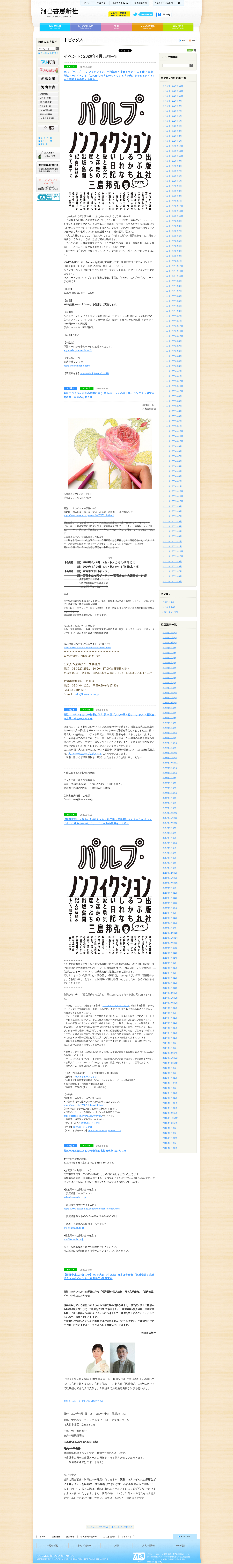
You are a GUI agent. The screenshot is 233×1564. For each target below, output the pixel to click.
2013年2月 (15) (170, 1103)
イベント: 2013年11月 (173, 496)
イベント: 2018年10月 (173, 216)
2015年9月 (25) (170, 948)
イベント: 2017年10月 (173, 276)
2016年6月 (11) (170, 903)
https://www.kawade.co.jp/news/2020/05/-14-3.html (89, 515)
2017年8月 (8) (169, 833)
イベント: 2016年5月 (172, 356)
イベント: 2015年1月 (172, 426)
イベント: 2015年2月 (172, 421)
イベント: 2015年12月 (173, 381)
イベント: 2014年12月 (173, 431)
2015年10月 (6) (170, 943)
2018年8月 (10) (170, 772)
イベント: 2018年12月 (173, 206)
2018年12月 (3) (170, 752)
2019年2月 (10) (170, 743)
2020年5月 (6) (169, 667)
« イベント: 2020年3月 (97, 1527)
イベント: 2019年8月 (172, 166)
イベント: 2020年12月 (173, 86)
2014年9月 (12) (170, 1008)
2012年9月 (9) (169, 1128)
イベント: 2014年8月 (172, 451)
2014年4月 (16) (170, 1033)
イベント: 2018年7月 (172, 231)
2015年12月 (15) (170, 933)
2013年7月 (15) (170, 1078)
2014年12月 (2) (170, 993)
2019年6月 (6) (169, 723)
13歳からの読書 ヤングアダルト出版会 (49, 197)
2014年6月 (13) (170, 1023)
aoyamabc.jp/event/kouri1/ (78, 350)
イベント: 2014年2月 (172, 481)
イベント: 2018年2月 (172, 256)
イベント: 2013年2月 (172, 541)
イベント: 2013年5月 (172, 526)
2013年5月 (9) (169, 1088)
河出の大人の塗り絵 (48, 70)
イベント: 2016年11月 (173, 331)
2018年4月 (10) (170, 792)
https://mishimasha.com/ (77, 365)
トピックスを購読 (192, 40)
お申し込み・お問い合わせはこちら (84, 1400)
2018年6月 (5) (169, 783)
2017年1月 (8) (169, 868)
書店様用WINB (121, 3)
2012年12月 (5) (170, 1113)
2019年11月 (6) (170, 697)
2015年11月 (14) (170, 938)
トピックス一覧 (182, 40)
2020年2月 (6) (169, 682)
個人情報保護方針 (88, 1536)
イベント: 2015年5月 (172, 411)
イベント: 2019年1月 (172, 201)
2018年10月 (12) (170, 763)
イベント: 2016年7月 (172, 346)
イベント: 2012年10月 (173, 556)
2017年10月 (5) (170, 823)
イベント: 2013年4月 (172, 531)
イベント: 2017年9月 (172, 281)
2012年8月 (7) (169, 1133)
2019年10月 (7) (170, 702)
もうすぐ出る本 (85, 27)
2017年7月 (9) (169, 838)
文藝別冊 (48, 94)
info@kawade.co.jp (87, 694)
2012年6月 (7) (169, 1143)
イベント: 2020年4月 (172, 126)
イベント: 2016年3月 (172, 366)
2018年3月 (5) (169, 798)
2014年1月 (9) (169, 1048)
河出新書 (48, 87)
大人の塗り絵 (147, 27)
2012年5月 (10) (170, 1148)
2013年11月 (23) (170, 1058)
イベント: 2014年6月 (172, 461)
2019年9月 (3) (169, 707)
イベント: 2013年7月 (172, 516)
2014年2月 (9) (169, 1043)
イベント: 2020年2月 (172, 136)
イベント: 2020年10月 (173, 96)
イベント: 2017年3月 (172, 311)
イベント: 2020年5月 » (121, 1527)
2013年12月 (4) (170, 1053)
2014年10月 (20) (170, 1003)
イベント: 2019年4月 (172, 186)
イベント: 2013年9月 (172, 506)
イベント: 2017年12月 (173, 266)
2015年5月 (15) (170, 968)
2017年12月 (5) (170, 813)
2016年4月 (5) (169, 913)
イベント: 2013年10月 (173, 501)
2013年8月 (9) (169, 1073)
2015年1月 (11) (170, 988)
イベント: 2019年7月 (172, 171)
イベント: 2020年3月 (172, 131)
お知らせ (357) (169, 602)
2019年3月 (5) (169, 737)
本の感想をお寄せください (48, 154)
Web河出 (101, 3)
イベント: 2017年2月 (172, 316)
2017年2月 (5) (169, 863)
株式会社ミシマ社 (90, 1123)
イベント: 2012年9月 (172, 561)
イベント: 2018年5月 (172, 241)
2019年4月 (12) (170, 732)
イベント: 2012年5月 (172, 581)
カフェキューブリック (86, 1076)
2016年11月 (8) (170, 878)
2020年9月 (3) (169, 647)
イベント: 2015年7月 (172, 406)
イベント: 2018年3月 (172, 251)
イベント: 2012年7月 (172, 571)
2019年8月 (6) (169, 712)
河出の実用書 (48, 114)
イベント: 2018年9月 (172, 221)
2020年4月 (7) (169, 672)
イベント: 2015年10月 (173, 391)
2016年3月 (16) (170, 918)
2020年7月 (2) (169, 657)
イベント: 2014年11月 (173, 436)
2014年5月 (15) (170, 1028)
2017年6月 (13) (170, 843)
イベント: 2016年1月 (172, 376)
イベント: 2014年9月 (172, 446)
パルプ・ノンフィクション (116, 1005)
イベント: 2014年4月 (172, 471)
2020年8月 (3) (169, 652)
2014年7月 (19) (170, 1018)
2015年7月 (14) (170, 958)
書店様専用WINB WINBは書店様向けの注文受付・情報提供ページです (48, 167)
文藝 (116, 27)
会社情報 (56, 1536)
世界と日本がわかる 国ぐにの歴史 (48, 102)
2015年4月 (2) (169, 973)
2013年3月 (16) (170, 1098)
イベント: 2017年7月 (172, 291)
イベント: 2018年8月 (172, 226)
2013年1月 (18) (170, 1108)
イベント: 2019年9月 (172, 161)
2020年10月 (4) (170, 642)
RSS (179, 3)
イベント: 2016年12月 (173, 326)
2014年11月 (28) (170, 998)
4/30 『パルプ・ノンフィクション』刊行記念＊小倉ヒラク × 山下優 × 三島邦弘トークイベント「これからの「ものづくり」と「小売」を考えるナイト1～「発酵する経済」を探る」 (109, 75)
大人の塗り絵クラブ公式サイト (85, 753)
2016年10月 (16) (170, 883)
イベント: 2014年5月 (172, 466)
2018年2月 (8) (169, 803)
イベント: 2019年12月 (173, 146)
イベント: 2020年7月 (172, 111)
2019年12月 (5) (170, 692)
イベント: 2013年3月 (172, 536)
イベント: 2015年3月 (172, 416)
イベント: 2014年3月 (172, 476)
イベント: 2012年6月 (172, 576)
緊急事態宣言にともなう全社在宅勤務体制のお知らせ (95, 1150)
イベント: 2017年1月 (172, 321)
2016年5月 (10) (170, 908)
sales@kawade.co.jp (75, 1197)
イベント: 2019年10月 (173, 156)
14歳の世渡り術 (48, 118)
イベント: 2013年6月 (172, 521)
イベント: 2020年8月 (172, 106)
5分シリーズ (48, 106)
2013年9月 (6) (169, 1068)
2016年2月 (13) (170, 923)
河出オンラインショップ (48, 184)
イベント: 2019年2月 (172, 196)
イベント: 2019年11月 (173, 151)
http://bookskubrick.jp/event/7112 (104, 1130)
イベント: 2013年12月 (173, 491)
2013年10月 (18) (170, 1063)
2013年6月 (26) (170, 1083)
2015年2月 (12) (170, 983)
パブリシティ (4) (170, 612)
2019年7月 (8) (169, 717)
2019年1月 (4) (169, 748)
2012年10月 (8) (170, 1123)
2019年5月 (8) (169, 728)
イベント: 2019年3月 (172, 191)
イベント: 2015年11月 (173, 386)
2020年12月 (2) (170, 632)
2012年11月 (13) (170, 1118)
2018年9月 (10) (170, 768)
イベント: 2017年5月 (172, 301)
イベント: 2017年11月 (173, 271)
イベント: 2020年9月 (172, 101)
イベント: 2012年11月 (173, 551)
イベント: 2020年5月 (172, 121)
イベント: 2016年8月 (172, 341)
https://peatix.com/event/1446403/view (83, 1116)
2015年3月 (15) (170, 978)
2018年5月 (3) (169, 788)
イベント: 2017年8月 (172, 286)
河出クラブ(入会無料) (163, 3)
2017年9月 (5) (169, 828)
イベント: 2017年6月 (172, 296)
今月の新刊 (54, 27)
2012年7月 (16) (170, 1138)
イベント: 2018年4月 (172, 246)
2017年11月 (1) (170, 818)
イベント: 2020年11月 (173, 91)
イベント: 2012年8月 (172, 566)
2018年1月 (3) (169, 808)
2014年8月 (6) (169, 1013)
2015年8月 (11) (170, 953)
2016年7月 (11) (170, 898)
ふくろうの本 (48, 98)
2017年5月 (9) (169, 848)
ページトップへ (168, 1536)
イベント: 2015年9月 (172, 396)
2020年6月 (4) (169, 662)
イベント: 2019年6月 (172, 176)
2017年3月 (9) (169, 858)
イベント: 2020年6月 (172, 116)
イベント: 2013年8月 (172, 511)
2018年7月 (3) (169, 777)
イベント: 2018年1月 (172, 261)
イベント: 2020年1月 (172, 141)
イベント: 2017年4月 (172, 306)
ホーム (86, 3)
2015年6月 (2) (169, 963)
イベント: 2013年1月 (172, 546)
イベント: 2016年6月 (172, 351)
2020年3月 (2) (169, 677)
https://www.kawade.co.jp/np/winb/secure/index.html (92, 1208)
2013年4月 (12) (170, 1093)
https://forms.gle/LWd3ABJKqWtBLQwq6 (84, 1105)
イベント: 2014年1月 (172, 486)
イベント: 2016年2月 (172, 371)
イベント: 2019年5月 (172, 181)
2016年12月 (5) (170, 873)
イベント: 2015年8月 (172, 401)
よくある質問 (109, 1536)
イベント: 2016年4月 (172, 361)
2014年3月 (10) (170, 1038)
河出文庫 (48, 78)
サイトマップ (127, 1536)
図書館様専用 (140, 3)
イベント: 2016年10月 (173, 336)
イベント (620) (169, 607)
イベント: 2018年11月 (173, 211)
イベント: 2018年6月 (172, 236)
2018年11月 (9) (170, 757)
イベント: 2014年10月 (173, 441)
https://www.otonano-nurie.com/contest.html (87, 647)
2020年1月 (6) (169, 687)
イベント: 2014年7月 (172, 456)
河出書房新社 (59, 13)
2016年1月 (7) (169, 928)
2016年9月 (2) (169, 888)
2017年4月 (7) (169, 853)
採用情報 (70, 1536)
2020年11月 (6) (170, 637)
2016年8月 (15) (170, 893)
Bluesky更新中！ (164, 14)
